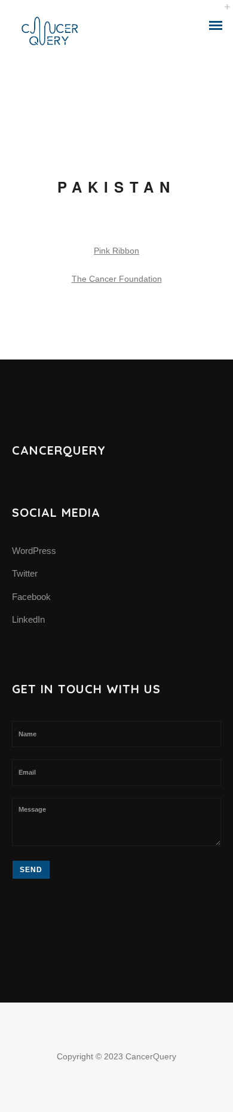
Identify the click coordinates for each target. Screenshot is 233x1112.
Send (31, 870)
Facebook (31, 597)
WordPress (34, 551)
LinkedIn (28, 619)
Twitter (25, 573)
